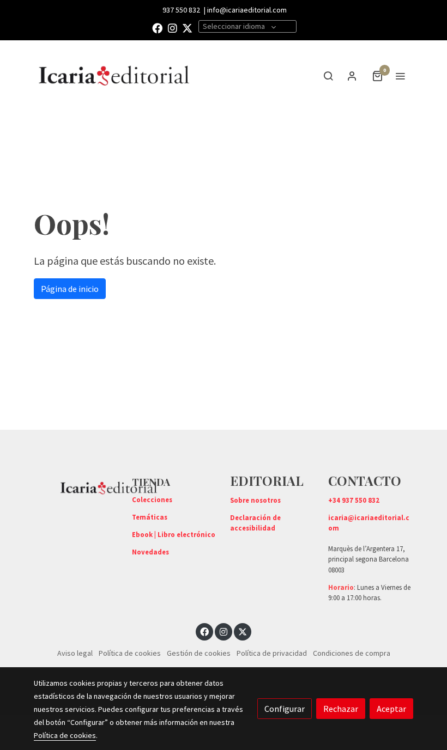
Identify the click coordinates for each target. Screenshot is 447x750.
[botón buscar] (328, 75)
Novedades (150, 551)
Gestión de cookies (199, 653)
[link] (114, 75)
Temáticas (149, 517)
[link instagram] (172, 27)
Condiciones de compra (351, 653)
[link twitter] (187, 27)
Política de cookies (130, 653)
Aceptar (391, 708)
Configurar (284, 708)
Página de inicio (70, 288)
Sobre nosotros (255, 500)
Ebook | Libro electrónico (173, 534)
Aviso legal (75, 653)
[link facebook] (157, 27)
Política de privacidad (272, 653)
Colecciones (152, 499)
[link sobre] (76, 486)
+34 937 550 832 (353, 500)
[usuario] (352, 75)
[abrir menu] (400, 75)
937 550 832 (181, 10)
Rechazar (340, 708)
